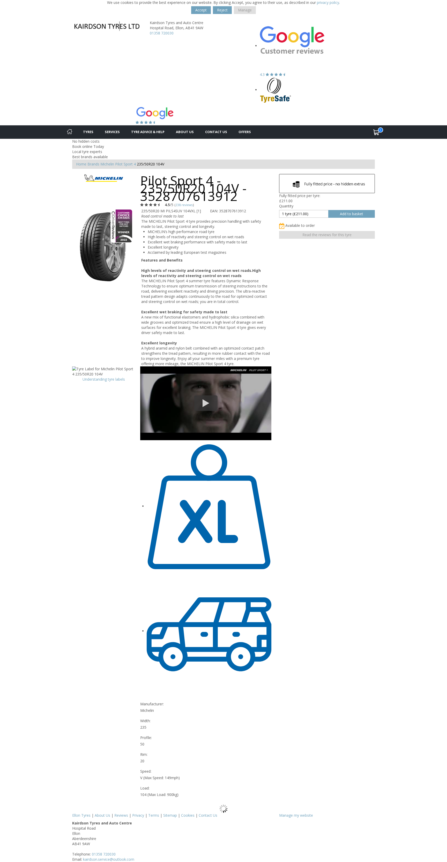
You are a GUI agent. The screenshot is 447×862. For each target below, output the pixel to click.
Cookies (188, 815)
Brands (93, 164)
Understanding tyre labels (104, 379)
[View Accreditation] (276, 89)
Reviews (121, 815)
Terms (153, 815)
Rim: (143, 754)
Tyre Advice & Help (148, 131)
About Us (185, 131)
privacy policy (328, 2)
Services (112, 131)
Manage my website (296, 815)
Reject (222, 10)
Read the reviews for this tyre (327, 234)
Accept (201, 10)
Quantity (286, 206)
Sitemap (170, 815)
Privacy (138, 815)
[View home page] (107, 26)
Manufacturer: (152, 703)
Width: (145, 720)
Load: (145, 788)
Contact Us (216, 131)
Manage (245, 10)
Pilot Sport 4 (125, 164)
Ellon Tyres (81, 815)
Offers (245, 131)
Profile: (146, 737)
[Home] (69, 132)
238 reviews (184, 205)
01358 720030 (162, 33)
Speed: (145, 771)
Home (81, 164)
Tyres (88, 131)
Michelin (107, 164)
